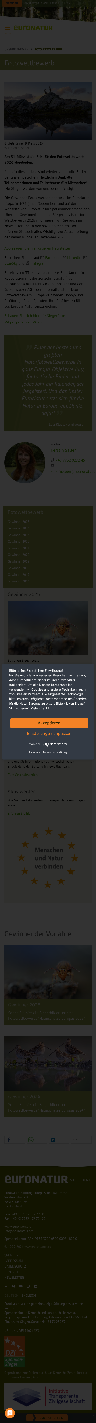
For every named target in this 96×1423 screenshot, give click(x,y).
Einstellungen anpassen (49, 733)
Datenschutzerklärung (55, 752)
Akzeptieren (49, 722)
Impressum (35, 752)
